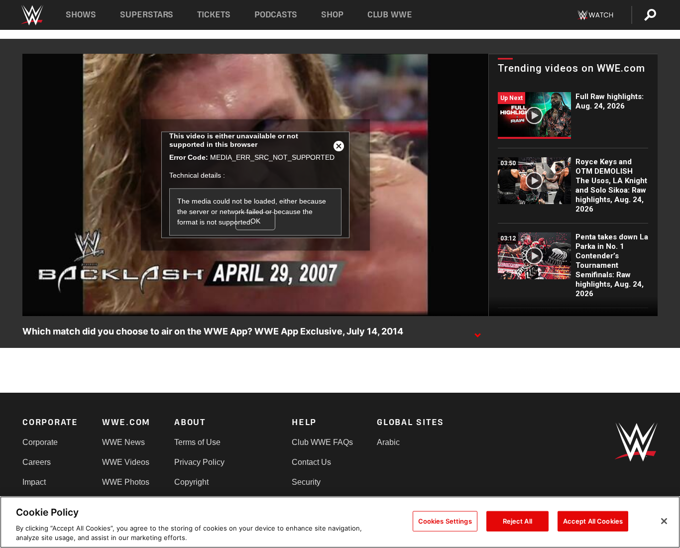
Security (306, 482)
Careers (36, 462)
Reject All (517, 521)
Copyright (191, 482)
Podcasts (275, 14)
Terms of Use (197, 442)
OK (255, 221)
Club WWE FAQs (322, 442)
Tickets (213, 14)
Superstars (147, 14)
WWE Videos (125, 462)
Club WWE (389, 14)
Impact (34, 482)
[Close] (664, 521)
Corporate (40, 442)
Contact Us (311, 462)
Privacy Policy (199, 462)
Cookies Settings (445, 521)
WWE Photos (125, 482)
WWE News (123, 442)
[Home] (31, 15)
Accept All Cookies (593, 521)
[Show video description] (477, 332)
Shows (81, 14)
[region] (340, 522)
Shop (332, 14)
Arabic (388, 442)
